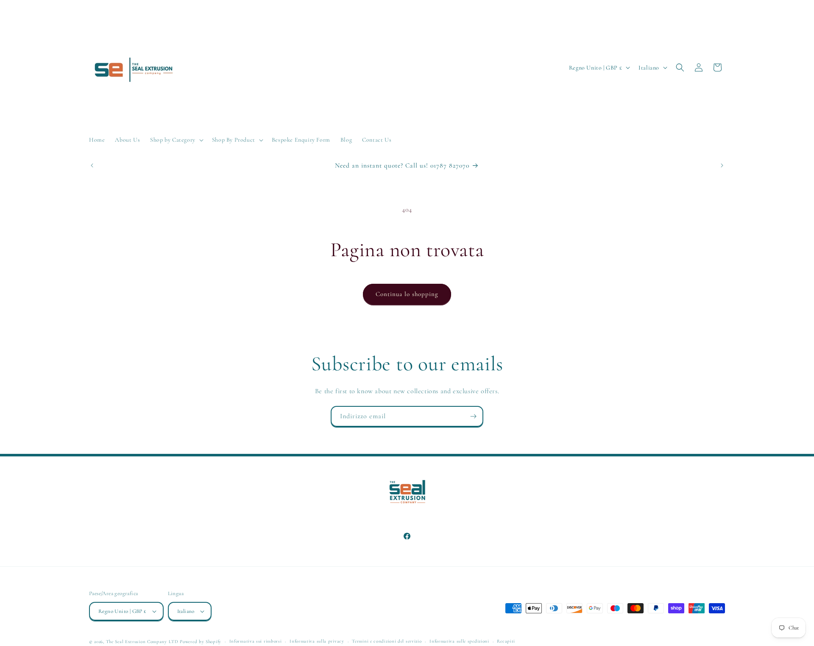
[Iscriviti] (473, 416)
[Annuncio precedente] (92, 165)
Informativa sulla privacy (317, 641)
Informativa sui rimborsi (255, 641)
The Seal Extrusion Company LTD (142, 641)
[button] (176, 140)
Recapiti (506, 641)
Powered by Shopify (200, 641)
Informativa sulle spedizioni (459, 641)
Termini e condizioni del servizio (386, 641)
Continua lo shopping (407, 294)
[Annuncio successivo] (722, 165)
